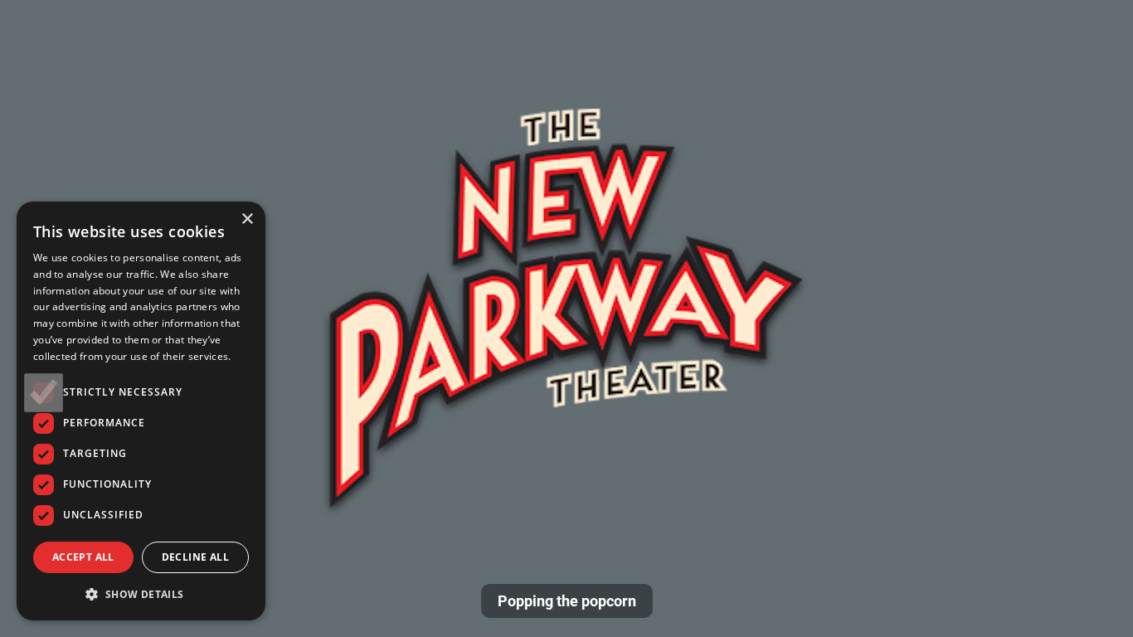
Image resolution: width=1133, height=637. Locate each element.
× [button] (247, 219)
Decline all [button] (195, 557)
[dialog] (141, 411)
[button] (141, 594)
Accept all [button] (83, 557)
